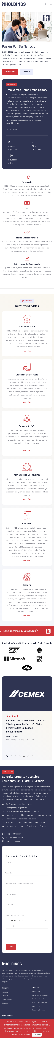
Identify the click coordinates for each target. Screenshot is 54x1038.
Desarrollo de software (40, 995)
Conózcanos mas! (12, 129)
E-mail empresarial (12, 894)
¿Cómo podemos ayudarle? (15, 915)
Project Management (39, 1003)
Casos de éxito (7, 999)
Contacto (5, 1003)
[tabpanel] (27, 728)
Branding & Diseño (38, 1010)
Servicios (5, 996)
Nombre (8, 862)
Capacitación (36, 1006)
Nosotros (5, 992)
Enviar (11, 947)
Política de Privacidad (21, 1034)
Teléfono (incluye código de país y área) (19, 884)
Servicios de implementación (42, 999)
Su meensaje (10, 926)
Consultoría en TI (38, 992)
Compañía (9, 905)
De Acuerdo (37, 1035)
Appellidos (8, 873)
